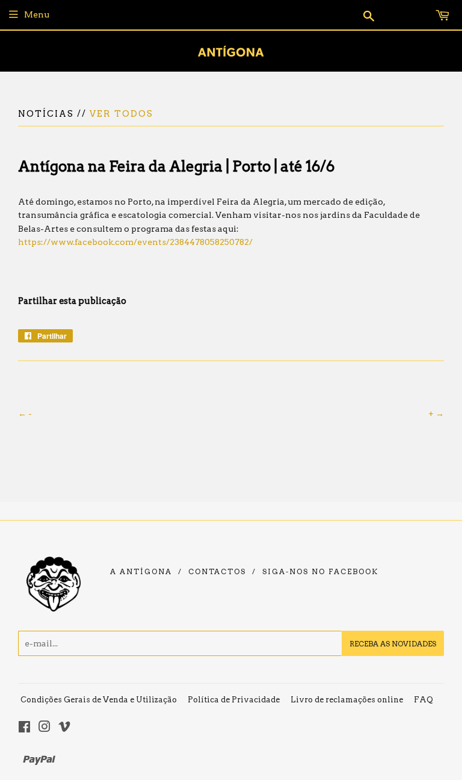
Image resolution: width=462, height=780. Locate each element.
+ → (436, 413)
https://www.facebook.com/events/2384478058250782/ (135, 242)
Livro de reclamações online (347, 699)
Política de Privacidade (234, 699)
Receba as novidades (393, 643)
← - (25, 413)
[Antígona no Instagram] (44, 728)
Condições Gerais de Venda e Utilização (98, 699)
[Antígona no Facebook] (24, 728)
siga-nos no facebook (320, 572)
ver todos (121, 113)
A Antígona (141, 572)
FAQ (423, 699)
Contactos (217, 572)
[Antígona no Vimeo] (64, 728)
